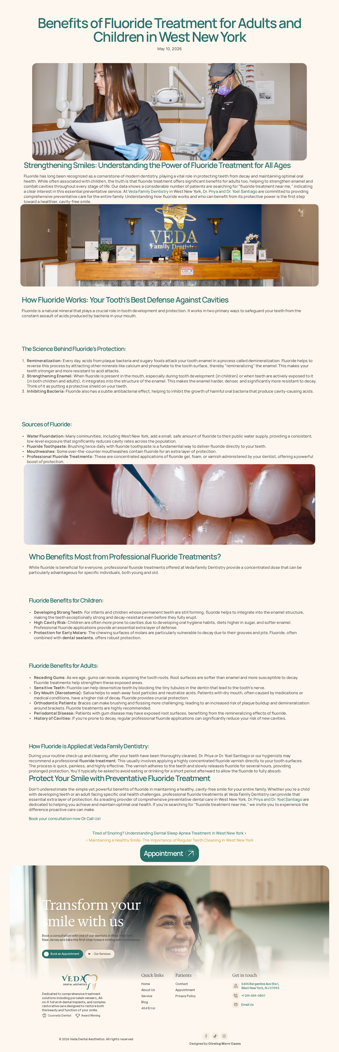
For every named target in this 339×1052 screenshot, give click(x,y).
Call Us (93, 818)
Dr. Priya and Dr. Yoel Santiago (230, 191)
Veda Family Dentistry (148, 191)
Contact (181, 984)
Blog (144, 1002)
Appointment (185, 990)
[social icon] (206, 1036)
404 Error (148, 1008)
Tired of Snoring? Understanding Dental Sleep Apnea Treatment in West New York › (169, 833)
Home (145, 984)
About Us (148, 990)
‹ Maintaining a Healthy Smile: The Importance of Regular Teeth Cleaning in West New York (169, 840)
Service (146, 996)
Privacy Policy (185, 996)
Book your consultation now (55, 818)
